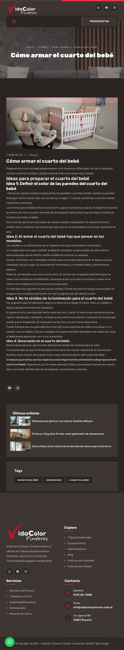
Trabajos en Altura (21, 596)
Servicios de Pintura (22, 590)
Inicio (31, 47)
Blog (44, 47)
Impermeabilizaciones (23, 602)
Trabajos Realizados (80, 537)
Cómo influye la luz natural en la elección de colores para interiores (71, 446)
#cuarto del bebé (28, 480)
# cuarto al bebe (79, 480)
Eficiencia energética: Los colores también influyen (62, 421)
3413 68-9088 (82, 594)
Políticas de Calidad (80, 566)
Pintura (33, 155)
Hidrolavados (17, 608)
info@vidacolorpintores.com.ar (93, 607)
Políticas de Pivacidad (81, 560)
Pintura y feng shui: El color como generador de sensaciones (68, 433)
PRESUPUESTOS (99, 21)
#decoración (53, 480)
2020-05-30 (15, 155)
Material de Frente (21, 613)
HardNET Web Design (97, 643)
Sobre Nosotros (77, 549)
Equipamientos (77, 543)
